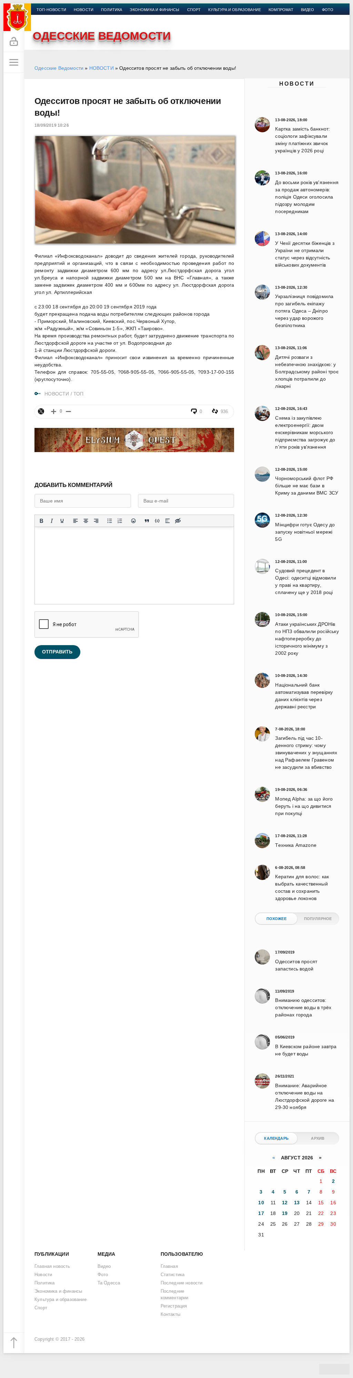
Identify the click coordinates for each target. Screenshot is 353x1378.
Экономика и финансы (154, 10)
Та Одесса (109, 1283)
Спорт (194, 10)
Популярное (318, 919)
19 (285, 1213)
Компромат (281, 10)
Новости (297, 84)
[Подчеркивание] (62, 521)
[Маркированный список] (109, 521)
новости (83, 10)
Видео (307, 10)
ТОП (78, 393)
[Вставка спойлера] (167, 521)
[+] (54, 411)
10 (261, 1202)
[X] (41, 411)
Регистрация (174, 1306)
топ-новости (51, 10)
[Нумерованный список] (120, 521)
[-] (68, 411)
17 (261, 1213)
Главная (169, 1266)
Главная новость (52, 1266)
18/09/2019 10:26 (51, 125)
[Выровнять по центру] (86, 521)
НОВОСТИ (101, 68)
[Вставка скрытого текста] (178, 521)
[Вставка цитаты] (147, 521)
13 (297, 1202)
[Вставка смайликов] (133, 521)
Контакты (47, 18)
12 (285, 1202)
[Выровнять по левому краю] (75, 521)
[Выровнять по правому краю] (96, 521)
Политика (111, 10)
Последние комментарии (175, 1294)
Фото (328, 10)
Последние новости (182, 1283)
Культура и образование (234, 10)
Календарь (276, 1138)
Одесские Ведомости (58, 68)
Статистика (173, 1274)
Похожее (276, 919)
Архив (317, 1138)
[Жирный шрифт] (41, 521)
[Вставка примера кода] (157, 521)
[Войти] (13, 41)
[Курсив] (52, 521)
